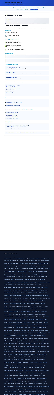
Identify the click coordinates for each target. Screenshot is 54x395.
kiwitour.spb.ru (45, 383)
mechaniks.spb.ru (12, 365)
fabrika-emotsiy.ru (35, 333)
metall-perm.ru (6, 348)
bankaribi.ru (36, 284)
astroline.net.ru (38, 343)
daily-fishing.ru (26, 367)
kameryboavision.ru (23, 333)
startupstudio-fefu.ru (31, 314)
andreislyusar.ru (19, 295)
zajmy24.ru (23, 279)
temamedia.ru (21, 370)
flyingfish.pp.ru (6, 368)
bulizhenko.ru (12, 367)
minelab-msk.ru (34, 277)
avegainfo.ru (37, 322)
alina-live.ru (25, 386)
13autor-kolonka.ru (15, 263)
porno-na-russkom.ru (36, 263)
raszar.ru (40, 284)
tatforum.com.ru (24, 392)
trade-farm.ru (35, 298)
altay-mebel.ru (44, 364)
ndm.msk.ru (10, 348)
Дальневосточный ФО (20, 9)
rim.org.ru (37, 354)
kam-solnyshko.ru (31, 360)
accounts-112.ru (13, 271)
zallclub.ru (36, 330)
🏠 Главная (9, 7)
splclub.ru (33, 301)
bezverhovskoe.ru (32, 348)
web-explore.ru (46, 257)
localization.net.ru (42, 367)
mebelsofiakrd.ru (6, 367)
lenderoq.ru (21, 341)
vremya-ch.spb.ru (23, 359)
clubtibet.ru (47, 341)
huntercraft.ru (47, 373)
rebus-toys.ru (30, 277)
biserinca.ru (6, 351)
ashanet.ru (31, 298)
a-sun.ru (26, 365)
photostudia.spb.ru (16, 349)
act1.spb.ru (42, 343)
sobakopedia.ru (9, 332)
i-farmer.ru (10, 364)
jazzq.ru (36, 375)
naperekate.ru (18, 282)
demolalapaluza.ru (23, 311)
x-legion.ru (22, 274)
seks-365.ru (24, 303)
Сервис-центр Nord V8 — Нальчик (11, 115)
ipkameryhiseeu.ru (12, 360)
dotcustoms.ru (40, 298)
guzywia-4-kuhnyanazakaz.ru (8, 284)
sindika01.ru (36, 274)
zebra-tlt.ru (10, 314)
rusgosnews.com (39, 325)
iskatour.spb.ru (29, 324)
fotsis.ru (40, 340)
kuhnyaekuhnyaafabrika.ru (8, 287)
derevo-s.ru (15, 378)
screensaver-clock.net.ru (23, 332)
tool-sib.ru (35, 351)
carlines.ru (19, 343)
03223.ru (5, 257)
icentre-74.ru (30, 368)
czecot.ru (39, 375)
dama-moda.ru (31, 362)
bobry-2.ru (28, 373)
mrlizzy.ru (45, 365)
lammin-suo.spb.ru (24, 324)
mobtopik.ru (26, 351)
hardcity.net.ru (43, 356)
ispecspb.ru (11, 322)
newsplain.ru (27, 300)
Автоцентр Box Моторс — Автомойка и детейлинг (14, 102)
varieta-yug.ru (44, 271)
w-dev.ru (10, 327)
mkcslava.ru (28, 316)
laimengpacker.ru (18, 356)
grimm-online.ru (30, 381)
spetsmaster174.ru (6, 360)
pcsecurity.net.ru (31, 351)
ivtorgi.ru (32, 359)
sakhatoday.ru (11, 330)
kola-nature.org (6, 381)
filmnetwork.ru (21, 327)
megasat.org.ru (37, 367)
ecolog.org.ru (39, 317)
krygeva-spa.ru (43, 324)
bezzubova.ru (43, 341)
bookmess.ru (25, 364)
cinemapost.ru (26, 257)
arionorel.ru (24, 376)
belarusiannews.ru (30, 386)
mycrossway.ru (16, 370)
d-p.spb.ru (21, 340)
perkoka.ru (42, 293)
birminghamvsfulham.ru (45, 316)
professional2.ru (21, 394)
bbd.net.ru (20, 338)
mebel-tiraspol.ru (40, 376)
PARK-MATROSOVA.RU (41, 333)
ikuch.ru (12, 359)
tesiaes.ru (48, 332)
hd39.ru (39, 368)
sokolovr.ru (45, 311)
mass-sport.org (15, 364)
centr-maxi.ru (6, 394)
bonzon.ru (8, 389)
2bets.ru (32, 316)
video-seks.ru (32, 284)
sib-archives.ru (27, 274)
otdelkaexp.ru (12, 338)
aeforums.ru (32, 330)
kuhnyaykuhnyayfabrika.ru (16, 287)
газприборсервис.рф (11, 383)
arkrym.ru (32, 309)
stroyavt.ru (45, 319)
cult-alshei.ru (16, 354)
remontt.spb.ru (10, 349)
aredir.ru (44, 392)
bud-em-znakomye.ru (13, 260)
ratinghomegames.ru (7, 357)
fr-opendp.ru (26, 360)
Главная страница (33, 132)
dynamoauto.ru (10, 343)
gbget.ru (43, 300)
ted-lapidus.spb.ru (6, 362)
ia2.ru (5, 322)
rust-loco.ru (6, 325)
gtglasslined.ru (23, 357)
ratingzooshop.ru (15, 348)
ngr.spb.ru (35, 325)
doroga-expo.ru (42, 301)
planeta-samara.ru (14, 298)
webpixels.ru (10, 375)
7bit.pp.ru (40, 332)
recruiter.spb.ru (31, 335)
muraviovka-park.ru (16, 309)
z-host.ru (5, 282)
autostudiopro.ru (37, 258)
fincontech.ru (14, 277)
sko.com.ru (30, 340)
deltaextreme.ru (6, 370)
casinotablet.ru (18, 308)
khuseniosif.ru (29, 376)
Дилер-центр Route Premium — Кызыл (12, 92)
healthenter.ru (46, 309)
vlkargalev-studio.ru (12, 386)
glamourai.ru (41, 354)
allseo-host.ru (35, 271)
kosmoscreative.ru (40, 338)
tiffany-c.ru (11, 340)
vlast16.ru (5, 324)
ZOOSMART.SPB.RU (43, 348)
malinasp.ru (25, 327)
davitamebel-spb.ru (36, 340)
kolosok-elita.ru (19, 322)
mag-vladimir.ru (36, 383)
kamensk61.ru (45, 378)
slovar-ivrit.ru (12, 303)
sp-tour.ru (44, 351)
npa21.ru (18, 359)
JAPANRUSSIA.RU (21, 354)
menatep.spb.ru (24, 391)
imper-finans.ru (32, 354)
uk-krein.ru (41, 378)
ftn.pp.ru (9, 356)
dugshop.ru (10, 325)
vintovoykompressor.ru (37, 316)
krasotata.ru (12, 257)
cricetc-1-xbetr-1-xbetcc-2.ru (39, 268)
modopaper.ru (35, 300)
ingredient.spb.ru (38, 394)
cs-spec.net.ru (39, 364)
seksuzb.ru (30, 285)
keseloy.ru (5, 383)
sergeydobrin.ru (25, 341)
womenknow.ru (35, 386)
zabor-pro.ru (6, 356)
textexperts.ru (6, 311)
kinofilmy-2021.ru (17, 311)
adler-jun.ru (5, 277)
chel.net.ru (47, 324)
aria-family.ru (6, 298)
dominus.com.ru (6, 391)
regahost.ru (15, 322)
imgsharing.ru (6, 306)
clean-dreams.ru (28, 309)
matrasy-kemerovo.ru (26, 298)
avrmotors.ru (46, 338)
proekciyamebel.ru (27, 354)
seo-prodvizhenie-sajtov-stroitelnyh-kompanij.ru (35, 292)
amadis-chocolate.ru (16, 317)
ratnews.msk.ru (46, 370)
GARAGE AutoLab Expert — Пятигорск (12, 116)
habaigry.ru (46, 330)
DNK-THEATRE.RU (6, 365)
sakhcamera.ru (33, 319)
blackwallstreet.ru (40, 357)
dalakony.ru (48, 348)
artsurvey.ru (40, 392)
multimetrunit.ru (40, 351)
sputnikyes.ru (23, 330)
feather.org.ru (36, 389)
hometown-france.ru (18, 268)
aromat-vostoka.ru (7, 338)
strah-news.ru (17, 258)
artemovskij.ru (40, 346)
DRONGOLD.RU (45, 362)
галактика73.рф (26, 340)
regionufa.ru (6, 308)
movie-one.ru (47, 293)
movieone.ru (47, 295)
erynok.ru (20, 314)
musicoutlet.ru (17, 381)
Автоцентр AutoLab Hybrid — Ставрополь (12, 118)
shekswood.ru (21, 383)
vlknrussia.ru (18, 284)
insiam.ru (33, 322)
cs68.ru (22, 284)
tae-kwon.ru (24, 322)
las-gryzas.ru (22, 389)
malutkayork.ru (38, 327)
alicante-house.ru (41, 384)
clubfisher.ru (40, 308)
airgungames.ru (30, 271)
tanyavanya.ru (29, 311)
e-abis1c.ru (22, 287)
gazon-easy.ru (10, 346)
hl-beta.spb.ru (14, 325)
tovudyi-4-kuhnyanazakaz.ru (29, 279)
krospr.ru (10, 263)
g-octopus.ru (10, 295)
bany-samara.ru (17, 384)
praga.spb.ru (44, 317)
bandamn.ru (10, 277)
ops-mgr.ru (9, 271)
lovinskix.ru (5, 266)
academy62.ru (29, 349)
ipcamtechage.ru (18, 365)
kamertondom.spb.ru (18, 319)
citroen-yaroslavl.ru (41, 370)
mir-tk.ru (14, 284)
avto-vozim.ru (29, 319)
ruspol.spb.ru (21, 360)
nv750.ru (20, 300)
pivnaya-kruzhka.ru (12, 311)
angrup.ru (26, 335)
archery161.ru (41, 322)
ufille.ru (8, 257)
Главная (5, 4)
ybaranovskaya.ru (6, 354)
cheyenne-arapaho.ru (37, 360)
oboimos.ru (45, 357)
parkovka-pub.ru (45, 391)
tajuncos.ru (15, 301)
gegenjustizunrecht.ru (42, 314)
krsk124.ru (39, 335)
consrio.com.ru (29, 322)
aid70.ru (48, 346)
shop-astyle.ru (11, 378)
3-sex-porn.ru (27, 276)
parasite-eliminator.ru (13, 362)
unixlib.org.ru (19, 391)
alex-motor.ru (33, 343)
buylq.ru (16, 373)
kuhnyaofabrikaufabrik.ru (24, 282)
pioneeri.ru (11, 317)
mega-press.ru (38, 257)
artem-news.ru (44, 349)
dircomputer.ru (41, 309)
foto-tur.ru (21, 306)
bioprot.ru (45, 368)
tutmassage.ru (34, 317)
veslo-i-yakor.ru (35, 306)
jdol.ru (42, 311)
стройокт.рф (6, 375)
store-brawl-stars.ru (28, 287)
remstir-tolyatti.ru (34, 311)
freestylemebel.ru (12, 384)
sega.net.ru (45, 386)
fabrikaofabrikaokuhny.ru (44, 285)
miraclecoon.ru (26, 266)
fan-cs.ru (48, 351)
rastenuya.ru (6, 258)
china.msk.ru (22, 381)
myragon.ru (21, 349)
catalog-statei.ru (39, 359)
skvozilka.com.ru (39, 391)
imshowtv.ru (17, 351)
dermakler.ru (36, 392)
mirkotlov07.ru (11, 370)
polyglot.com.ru (46, 343)
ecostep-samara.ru (16, 340)
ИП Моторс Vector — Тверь (10, 91)
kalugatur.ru (44, 332)
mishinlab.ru (42, 263)
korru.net (8, 324)
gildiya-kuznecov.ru (16, 333)
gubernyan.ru (18, 357)
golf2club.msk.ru (27, 330)
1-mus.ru (22, 276)
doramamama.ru (10, 309)
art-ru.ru (9, 392)
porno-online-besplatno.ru (28, 301)
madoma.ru (11, 301)
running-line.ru (38, 324)
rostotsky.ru (46, 306)
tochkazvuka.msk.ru (32, 341)
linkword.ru (29, 364)
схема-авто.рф (19, 335)
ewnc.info (17, 332)
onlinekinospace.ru (25, 314)
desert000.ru (28, 359)
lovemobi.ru (6, 392)
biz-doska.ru (25, 306)
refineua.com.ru (34, 364)
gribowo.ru (5, 268)
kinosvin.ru (29, 327)
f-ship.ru (14, 327)
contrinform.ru (20, 378)
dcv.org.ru (43, 359)
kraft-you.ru (34, 257)
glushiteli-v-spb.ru (31, 367)
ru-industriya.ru (42, 303)
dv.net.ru (48, 386)
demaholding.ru (25, 293)
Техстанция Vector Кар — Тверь (11, 86)
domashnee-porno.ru (12, 306)
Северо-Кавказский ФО (34, 9)
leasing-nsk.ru (35, 368)
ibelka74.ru (46, 384)
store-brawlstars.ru (47, 274)
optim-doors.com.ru (7, 359)
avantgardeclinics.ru (7, 373)
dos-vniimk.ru (41, 386)
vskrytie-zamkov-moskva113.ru (8, 285)
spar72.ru (39, 389)
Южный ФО (26, 9)
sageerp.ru (30, 356)
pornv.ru (48, 258)
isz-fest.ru (14, 332)
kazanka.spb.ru (10, 333)
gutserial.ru (24, 378)
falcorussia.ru (6, 319)
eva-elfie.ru (17, 306)
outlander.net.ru (35, 381)
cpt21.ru (7, 322)
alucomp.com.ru (19, 392)
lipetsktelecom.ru (16, 285)
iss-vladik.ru (12, 389)
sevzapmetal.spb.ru (44, 360)
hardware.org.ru (13, 335)
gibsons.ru (25, 394)
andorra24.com (34, 357)
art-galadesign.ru (6, 340)
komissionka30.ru (20, 368)
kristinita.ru (36, 309)
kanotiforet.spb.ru (29, 317)
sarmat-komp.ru (6, 317)
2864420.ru (12, 279)
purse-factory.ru (36, 276)
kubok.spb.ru (44, 335)
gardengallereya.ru (35, 349)
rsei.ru (21, 384)
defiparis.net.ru (17, 389)
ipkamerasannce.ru (36, 384)
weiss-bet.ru (10, 308)
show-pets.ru (10, 266)
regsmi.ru (17, 327)
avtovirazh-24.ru (32, 375)
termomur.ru (36, 308)
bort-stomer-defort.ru (15, 394)
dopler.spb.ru (44, 346)
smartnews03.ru (15, 266)
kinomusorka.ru (24, 316)
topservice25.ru (13, 357)
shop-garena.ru (32, 268)
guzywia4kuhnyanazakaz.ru (36, 285)
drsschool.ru (37, 348)
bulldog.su (25, 381)
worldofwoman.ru (22, 309)
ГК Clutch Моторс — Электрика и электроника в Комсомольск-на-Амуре (17, 125)
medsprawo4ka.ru (42, 279)
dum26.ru (17, 360)
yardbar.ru (40, 383)
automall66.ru (31, 383)
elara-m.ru (19, 316)
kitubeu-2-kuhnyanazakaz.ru (33, 282)
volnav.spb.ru (30, 332)
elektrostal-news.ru (22, 260)
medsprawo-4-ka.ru (7, 279)
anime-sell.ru (44, 381)
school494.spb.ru (19, 325)
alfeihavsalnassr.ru (7, 301)
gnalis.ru (9, 268)
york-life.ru (37, 301)
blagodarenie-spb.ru (18, 279)
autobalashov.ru (6, 316)
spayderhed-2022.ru (41, 295)
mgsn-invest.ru (30, 384)
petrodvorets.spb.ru (20, 375)
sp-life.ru (19, 274)
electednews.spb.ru (30, 389)
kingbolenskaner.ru (27, 343)
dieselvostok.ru (45, 325)
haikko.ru (5, 332)
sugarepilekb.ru (15, 346)
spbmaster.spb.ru (11, 381)
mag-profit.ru (26, 368)
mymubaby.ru (25, 325)
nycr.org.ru (15, 359)
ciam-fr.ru (30, 257)
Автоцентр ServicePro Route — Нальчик (12, 113)
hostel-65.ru (27, 263)
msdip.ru (39, 311)
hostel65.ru (34, 266)
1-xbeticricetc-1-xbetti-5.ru (26, 268)
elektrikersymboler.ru (17, 330)
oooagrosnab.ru (43, 260)
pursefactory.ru (28, 295)
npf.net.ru (37, 332)
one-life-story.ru (47, 268)
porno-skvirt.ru (6, 263)
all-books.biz (46, 376)
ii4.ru (26, 357)
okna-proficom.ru (15, 314)
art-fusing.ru (26, 370)
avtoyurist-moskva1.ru (7, 335)
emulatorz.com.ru (13, 392)
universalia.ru (23, 308)
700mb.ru (17, 386)
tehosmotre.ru (40, 271)
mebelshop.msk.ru (25, 338)
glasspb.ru (40, 266)
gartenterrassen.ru (30, 391)
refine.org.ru (37, 378)
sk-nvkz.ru (40, 362)
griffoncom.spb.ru (29, 333)
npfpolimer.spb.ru (44, 394)
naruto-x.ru (24, 295)
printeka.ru (34, 391)
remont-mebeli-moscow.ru (29, 308)
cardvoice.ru (31, 300)
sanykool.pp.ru (14, 391)
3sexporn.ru (18, 277)
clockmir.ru (42, 373)
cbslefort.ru (30, 370)
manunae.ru (40, 300)
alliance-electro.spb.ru (39, 319)
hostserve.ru (31, 263)
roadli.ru (10, 298)
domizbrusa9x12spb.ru (46, 298)
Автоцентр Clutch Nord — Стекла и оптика (13, 105)
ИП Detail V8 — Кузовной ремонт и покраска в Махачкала (15, 128)
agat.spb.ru (47, 333)
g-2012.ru (5, 271)
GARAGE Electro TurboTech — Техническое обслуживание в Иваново (17, 126)
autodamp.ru (6, 300)
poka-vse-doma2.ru (24, 271)
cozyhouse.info (6, 386)
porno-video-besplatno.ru (18, 303)
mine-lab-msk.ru (18, 276)
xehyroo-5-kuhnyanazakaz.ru (42, 282)
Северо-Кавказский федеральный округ (12, 4)
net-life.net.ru (24, 319)
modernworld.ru (25, 362)
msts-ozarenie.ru (29, 346)
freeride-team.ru (21, 258)
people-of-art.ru (37, 341)
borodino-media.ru (41, 306)
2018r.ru (10, 394)
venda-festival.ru (40, 274)
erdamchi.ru (6, 309)
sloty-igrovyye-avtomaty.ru (35, 303)
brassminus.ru (45, 354)
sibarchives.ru (15, 295)
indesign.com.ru (6, 384)
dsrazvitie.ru (38, 356)
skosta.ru (22, 365)
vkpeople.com (15, 376)
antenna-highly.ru (12, 276)
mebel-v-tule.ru (21, 351)
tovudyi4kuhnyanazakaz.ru (24, 285)
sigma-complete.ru (20, 362)
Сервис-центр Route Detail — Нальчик (12, 112)
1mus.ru (22, 277)
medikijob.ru (6, 349)
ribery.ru (46, 301)
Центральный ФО (15, 7)
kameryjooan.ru (34, 346)
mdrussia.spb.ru (29, 378)
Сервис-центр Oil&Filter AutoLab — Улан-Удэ (13, 88)
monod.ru (33, 378)
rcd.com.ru (42, 368)
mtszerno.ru (21, 367)
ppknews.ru (11, 354)
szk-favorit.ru (15, 343)
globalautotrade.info (26, 348)
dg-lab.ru (23, 335)
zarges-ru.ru (37, 314)
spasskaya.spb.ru (6, 376)
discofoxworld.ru (20, 266)
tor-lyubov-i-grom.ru (35, 295)
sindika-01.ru (15, 274)
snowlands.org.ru (34, 365)
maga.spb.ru (40, 381)
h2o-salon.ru (33, 327)
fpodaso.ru (47, 260)
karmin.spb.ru (17, 383)
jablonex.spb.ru (20, 364)
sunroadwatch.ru (34, 370)
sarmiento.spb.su (13, 324)
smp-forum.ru (31, 338)
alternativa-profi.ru (30, 392)
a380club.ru (33, 293)
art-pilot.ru (33, 394)
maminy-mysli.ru (20, 376)
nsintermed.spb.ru (26, 375)
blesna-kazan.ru (12, 341)
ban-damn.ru (31, 276)
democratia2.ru (6, 364)
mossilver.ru (17, 341)
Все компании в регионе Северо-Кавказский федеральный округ (18, 132)
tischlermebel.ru (26, 383)
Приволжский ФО (31, 7)
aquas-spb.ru (20, 373)
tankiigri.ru (43, 389)
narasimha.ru (10, 300)
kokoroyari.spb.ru (6, 341)
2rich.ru (23, 263)
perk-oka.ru (6, 295)
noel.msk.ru (12, 373)
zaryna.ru (14, 308)
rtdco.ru (26, 292)
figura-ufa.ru (21, 386)
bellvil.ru (5, 389)
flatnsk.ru (22, 343)
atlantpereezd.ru (6, 260)
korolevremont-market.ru (30, 260)
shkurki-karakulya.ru (23, 317)
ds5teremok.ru (11, 368)
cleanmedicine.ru (6, 303)
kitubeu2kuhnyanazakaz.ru (11, 282)
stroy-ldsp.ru (30, 365)
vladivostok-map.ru (26, 284)
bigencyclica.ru (46, 322)
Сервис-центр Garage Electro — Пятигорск (13, 85)
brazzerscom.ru (36, 279)
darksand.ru (25, 277)
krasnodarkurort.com (11, 351)
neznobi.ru (46, 263)
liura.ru (37, 266)
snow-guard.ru (13, 293)
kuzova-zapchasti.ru (25, 356)
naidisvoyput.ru (25, 384)
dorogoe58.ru (14, 356)
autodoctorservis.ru (12, 319)
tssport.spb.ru (30, 357)
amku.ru (25, 389)
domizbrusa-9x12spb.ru (19, 293)
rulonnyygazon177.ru (7, 293)
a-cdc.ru (18, 260)
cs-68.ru (48, 282)
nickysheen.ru (38, 373)
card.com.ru (6, 333)
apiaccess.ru (20, 348)
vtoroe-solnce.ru (33, 373)
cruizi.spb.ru (43, 375)
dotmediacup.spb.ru (35, 376)
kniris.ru (11, 376)
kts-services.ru (6, 274)
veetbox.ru (21, 257)
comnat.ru (33, 332)
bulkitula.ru (12, 268)
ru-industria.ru (6, 314)
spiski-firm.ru (16, 316)
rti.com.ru (39, 349)
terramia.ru (25, 349)
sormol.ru (20, 263)
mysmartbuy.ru (20, 298)
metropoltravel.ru (30, 306)
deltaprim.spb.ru (43, 327)
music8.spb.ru (36, 335)
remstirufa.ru (44, 308)
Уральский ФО (38, 7)
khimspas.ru (47, 392)
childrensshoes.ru (40, 365)
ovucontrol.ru (29, 303)
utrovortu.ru (11, 316)
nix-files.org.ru (6, 330)
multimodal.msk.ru (41, 330)
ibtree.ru (10, 391)
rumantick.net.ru (16, 367)
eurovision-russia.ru (11, 258)
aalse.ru (30, 293)
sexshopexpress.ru (31, 258)
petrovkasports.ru (20, 301)
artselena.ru (29, 394)
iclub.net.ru (5, 346)
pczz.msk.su (15, 375)
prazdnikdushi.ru (16, 257)
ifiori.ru (35, 359)
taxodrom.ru (34, 356)
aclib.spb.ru (15, 368)
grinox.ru (19, 346)
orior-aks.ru (6, 343)
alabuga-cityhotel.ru (44, 258)
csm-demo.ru (19, 271)
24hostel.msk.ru (6, 327)
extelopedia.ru (18, 324)
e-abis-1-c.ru (32, 274)
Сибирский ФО (44, 7)
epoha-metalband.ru (30, 325)
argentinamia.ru (38, 293)
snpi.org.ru (33, 324)
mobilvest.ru (17, 338)
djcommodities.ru (15, 300)
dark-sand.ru (11, 274)
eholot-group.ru (36, 362)
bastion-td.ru (35, 338)
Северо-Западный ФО (23, 7)
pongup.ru (30, 266)
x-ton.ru (23, 300)
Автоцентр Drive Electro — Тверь (11, 89)
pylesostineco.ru (23, 346)
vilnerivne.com (24, 373)
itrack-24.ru (26, 258)
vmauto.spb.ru (6, 378)
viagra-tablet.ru (41, 276)
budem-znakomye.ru (37, 260)
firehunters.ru (44, 266)
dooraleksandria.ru (7, 276)
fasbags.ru (45, 276)
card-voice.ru (45, 292)
